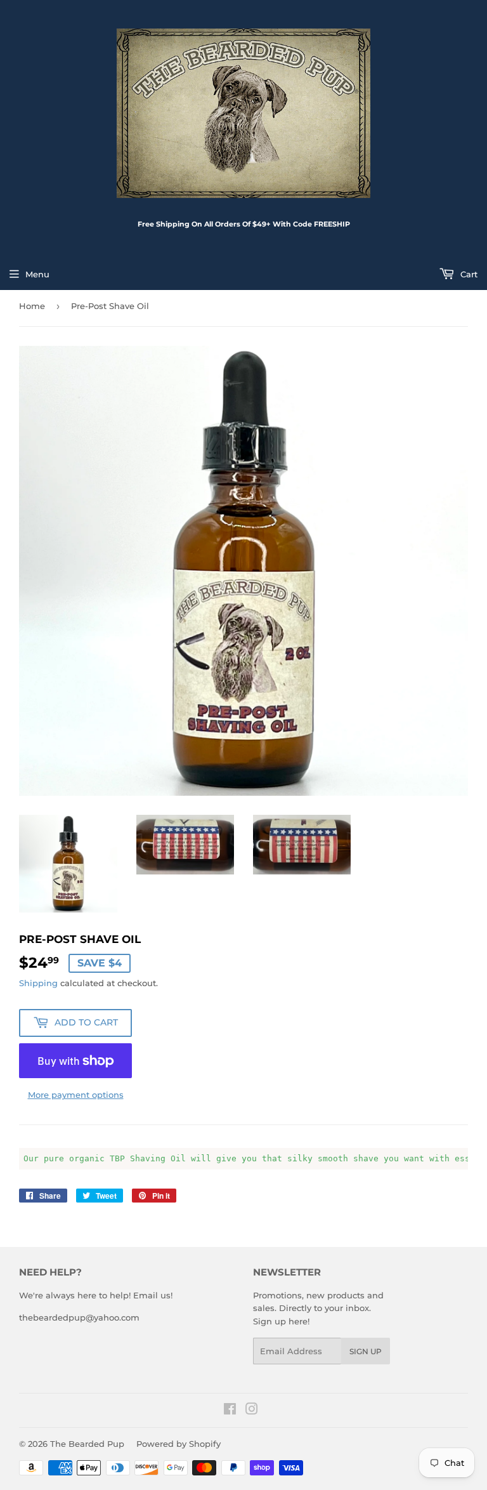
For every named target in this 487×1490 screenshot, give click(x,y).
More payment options (76, 1095)
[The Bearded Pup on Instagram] (251, 1411)
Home (32, 306)
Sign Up (365, 1351)
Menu (37, 274)
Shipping (38, 983)
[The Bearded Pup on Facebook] (230, 1411)
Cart (467, 274)
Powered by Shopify (178, 1444)
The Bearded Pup (87, 1444)
